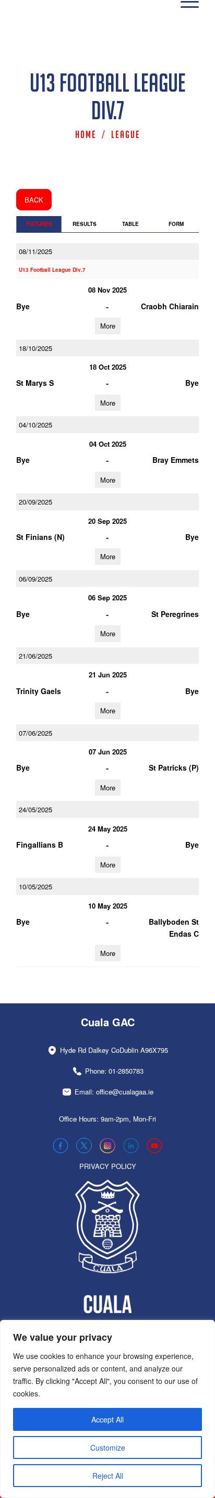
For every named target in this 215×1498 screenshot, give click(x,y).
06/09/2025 (35, 579)
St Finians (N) (40, 537)
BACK (34, 200)
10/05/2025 (35, 886)
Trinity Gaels (38, 691)
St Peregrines (175, 614)
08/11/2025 (35, 251)
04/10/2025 (35, 425)
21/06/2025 (35, 656)
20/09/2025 (35, 502)
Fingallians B (39, 844)
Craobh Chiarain (170, 306)
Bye (23, 306)
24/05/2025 (35, 809)
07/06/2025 (35, 733)
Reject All (107, 1475)
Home (86, 134)
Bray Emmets (175, 460)
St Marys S (35, 382)
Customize (107, 1447)
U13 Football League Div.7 (52, 269)
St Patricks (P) (174, 767)
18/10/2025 (35, 348)
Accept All (107, 1419)
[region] (107, 1409)
